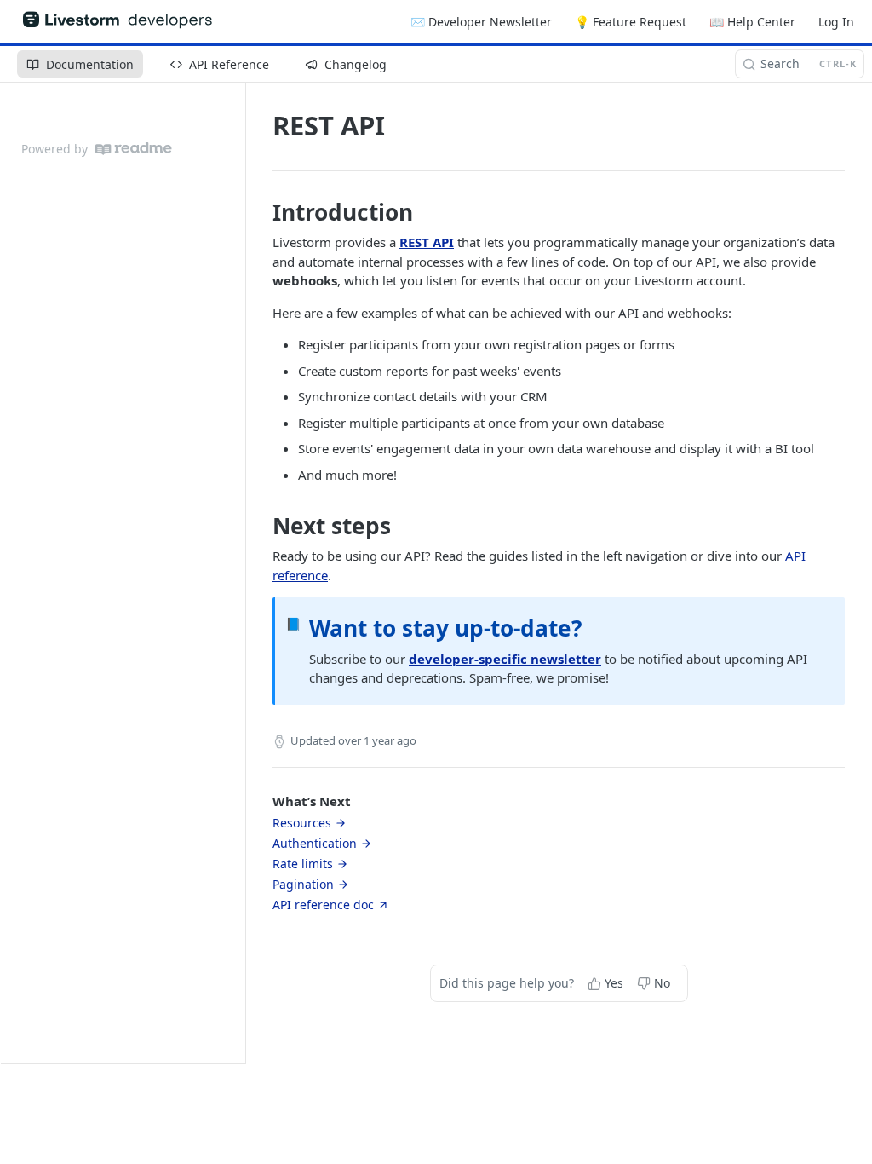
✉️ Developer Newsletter (481, 22)
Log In (836, 22)
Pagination (303, 884)
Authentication (314, 843)
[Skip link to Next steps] (261, 526)
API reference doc (323, 904)
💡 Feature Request (630, 22)
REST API (426, 242)
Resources (301, 823)
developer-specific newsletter (505, 658)
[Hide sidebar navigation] (241, 572)
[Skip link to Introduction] (261, 212)
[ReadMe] (133, 148)
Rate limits (302, 864)
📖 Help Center (752, 22)
